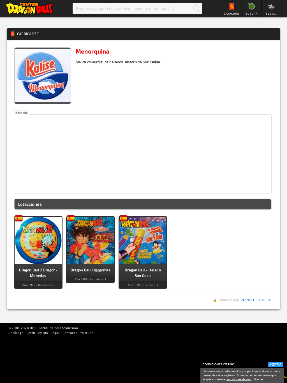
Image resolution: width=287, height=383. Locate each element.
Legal (55, 332)
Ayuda (43, 332)
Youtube (86, 332)
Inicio (29, 8)
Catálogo (16, 332)
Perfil (30, 332)
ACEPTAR (275, 364)
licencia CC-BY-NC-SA (255, 300)
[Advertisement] (143, 154)
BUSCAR (252, 13)
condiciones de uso (238, 379)
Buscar (196, 8)
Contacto (70, 332)
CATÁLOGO (231, 13)
